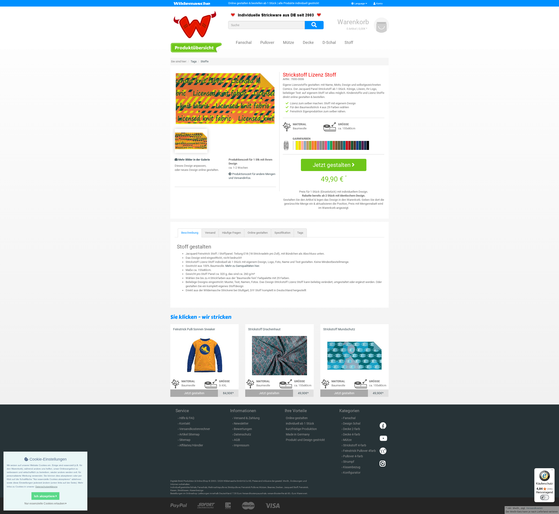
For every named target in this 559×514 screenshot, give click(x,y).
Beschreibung (189, 232)
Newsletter (241, 423)
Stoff (349, 42)
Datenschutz (242, 434)
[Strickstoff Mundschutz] (354, 355)
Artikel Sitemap (189, 434)
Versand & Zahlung (247, 418)
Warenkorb (353, 22)
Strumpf (348, 461)
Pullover (267, 42)
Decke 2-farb (351, 429)
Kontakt (184, 423)
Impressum (241, 445)
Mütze (288, 42)
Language (360, 3)
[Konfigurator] (196, 47)
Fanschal (244, 42)
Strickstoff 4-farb (354, 445)
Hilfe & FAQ (186, 418)
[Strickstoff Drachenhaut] (279, 355)
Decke (308, 42)
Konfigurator (352, 472)
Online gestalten (258, 232)
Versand (210, 232)
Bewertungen (243, 429)
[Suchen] (314, 25)
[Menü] (552, 470)
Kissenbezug (351, 467)
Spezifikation (282, 232)
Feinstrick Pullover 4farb (359, 450)
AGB (237, 440)
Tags (300, 232)
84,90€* (228, 393)
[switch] (544, 497)
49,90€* (303, 393)
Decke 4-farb (351, 434)
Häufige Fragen (231, 232)
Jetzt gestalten (332, 165)
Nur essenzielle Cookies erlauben (45, 503)
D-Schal (329, 42)
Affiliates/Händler (191, 445)
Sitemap (184, 440)
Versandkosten (534, 508)
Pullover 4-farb (353, 456)
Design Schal (351, 423)
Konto (379, 3)
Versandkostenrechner (194, 429)
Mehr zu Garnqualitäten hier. (242, 265)
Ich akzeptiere (45, 496)
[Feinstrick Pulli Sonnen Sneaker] (204, 355)
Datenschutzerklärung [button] (46, 486)
